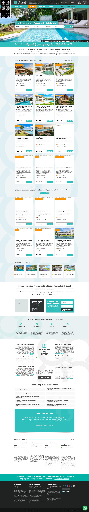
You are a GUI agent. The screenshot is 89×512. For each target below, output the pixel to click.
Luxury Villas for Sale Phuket (35, 496)
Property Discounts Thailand (20, 500)
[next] (87, 24)
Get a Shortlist (44, 192)
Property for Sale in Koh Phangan (21, 496)
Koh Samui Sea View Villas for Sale (36, 488)
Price (56, 26)
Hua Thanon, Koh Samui (41, 217)
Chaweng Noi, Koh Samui (57, 274)
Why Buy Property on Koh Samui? (54, 486)
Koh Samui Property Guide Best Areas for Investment (53, 496)
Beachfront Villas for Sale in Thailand (37, 490)
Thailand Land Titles (51, 489)
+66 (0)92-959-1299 (52, 2)
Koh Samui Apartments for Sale (35, 497)
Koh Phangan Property (27, 356)
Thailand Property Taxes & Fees (53, 491)
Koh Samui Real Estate (51, 499)
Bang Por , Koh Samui (61, 83)
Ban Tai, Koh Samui (20, 83)
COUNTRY (18, 26)
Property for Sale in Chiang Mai (20, 499)
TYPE (38, 26)
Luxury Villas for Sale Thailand (35, 495)
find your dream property (30, 354)
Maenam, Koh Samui (61, 144)
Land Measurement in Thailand (53, 492)
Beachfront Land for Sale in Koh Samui (37, 492)
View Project (84, 41)
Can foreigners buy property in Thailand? (64, 371)
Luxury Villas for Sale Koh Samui (36, 494)
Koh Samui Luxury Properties (25, 366)
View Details (29, 120)
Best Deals (32, 6)
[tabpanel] (44, 420)
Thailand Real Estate (51, 500)
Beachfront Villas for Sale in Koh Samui (37, 491)
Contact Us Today (44, 377)
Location (27, 26)
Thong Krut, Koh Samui (21, 217)
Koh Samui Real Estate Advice (64, 355)
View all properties (69, 60)
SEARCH (69, 26)
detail (21, 452)
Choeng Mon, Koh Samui (41, 83)
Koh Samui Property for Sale (25, 344)
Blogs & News (51, 6)
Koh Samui (46, 292)
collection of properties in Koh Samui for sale (34, 291)
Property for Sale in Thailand (20, 491)
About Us (16, 486)
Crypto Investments (18, 501)
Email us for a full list (59, 353)
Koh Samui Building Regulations (54, 498)
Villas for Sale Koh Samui (34, 500)
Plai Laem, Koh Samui (20, 248)
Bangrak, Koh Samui (61, 175)
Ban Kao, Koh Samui (20, 175)
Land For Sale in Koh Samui (63, 344)
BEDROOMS (48, 26)
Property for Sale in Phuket (19, 494)
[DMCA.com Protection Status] (68, 491)
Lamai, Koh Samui (60, 248)
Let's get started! (61, 479)
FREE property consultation (63, 360)
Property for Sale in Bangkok (20, 495)
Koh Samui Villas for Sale (34, 487)
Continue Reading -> (18, 461)
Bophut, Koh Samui (20, 144)
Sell (26, 6)
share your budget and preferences (58, 53)
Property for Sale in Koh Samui (20, 492)
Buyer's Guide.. (70, 378)
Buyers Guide (41, 6)
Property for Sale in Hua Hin (20, 497)
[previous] (2, 24)
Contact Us (68, 6)
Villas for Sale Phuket (33, 499)
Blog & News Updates (18, 490)
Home (16, 6)
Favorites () (73, 6)
